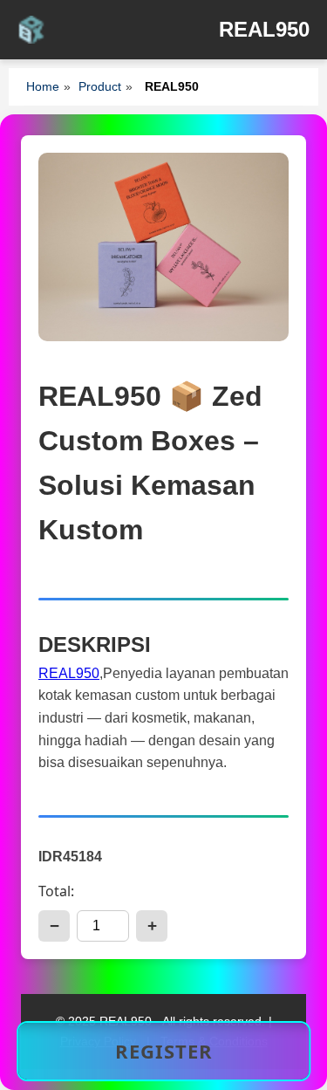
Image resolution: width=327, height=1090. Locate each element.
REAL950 (68, 673)
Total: (56, 891)
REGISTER (164, 1051)
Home (42, 86)
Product (99, 86)
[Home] (31, 30)
